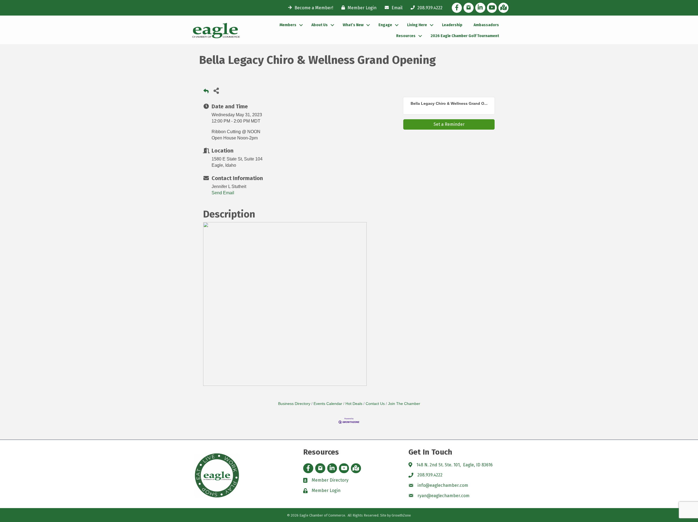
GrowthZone (401, 515)
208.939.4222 (430, 475)
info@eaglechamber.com (442, 485)
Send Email (223, 192)
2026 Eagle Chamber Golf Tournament (465, 36)
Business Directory (294, 404)
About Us (319, 25)
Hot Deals (353, 404)
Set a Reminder (449, 124)
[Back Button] (206, 92)
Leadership (452, 25)
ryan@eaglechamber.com (443, 495)
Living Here (417, 25)
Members (287, 25)
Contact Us (375, 404)
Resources (406, 36)
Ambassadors (486, 25)
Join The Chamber (404, 404)
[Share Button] (216, 90)
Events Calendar (328, 404)
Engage (385, 25)
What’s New (353, 25)
